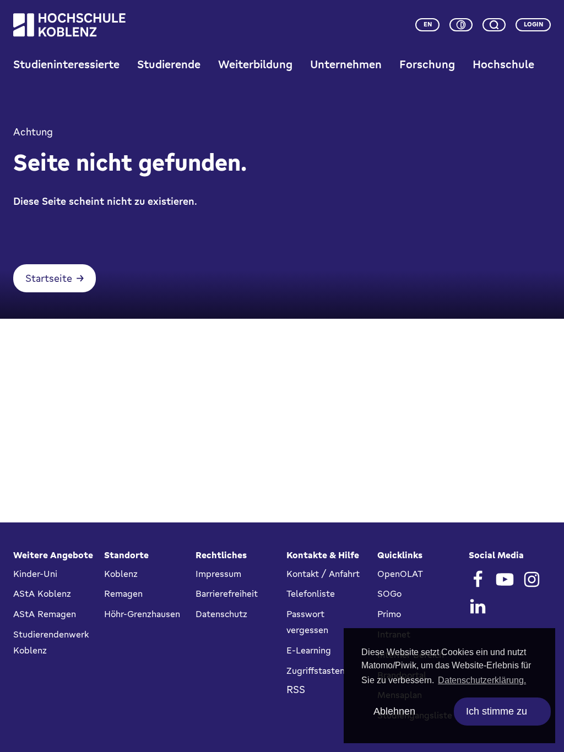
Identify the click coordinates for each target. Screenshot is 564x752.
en (428, 24)
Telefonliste (310, 593)
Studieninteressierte (66, 64)
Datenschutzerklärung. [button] (482, 680)
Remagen (123, 593)
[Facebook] (478, 579)
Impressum (218, 574)
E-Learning (308, 650)
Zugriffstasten (315, 670)
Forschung (427, 64)
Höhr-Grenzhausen (142, 614)
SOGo (389, 593)
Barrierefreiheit (227, 593)
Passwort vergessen (307, 622)
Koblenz (121, 574)
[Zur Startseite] (69, 25)
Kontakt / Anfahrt (323, 574)
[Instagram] (532, 579)
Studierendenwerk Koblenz (51, 642)
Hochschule (503, 64)
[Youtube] (505, 579)
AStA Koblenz (42, 593)
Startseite (48, 278)
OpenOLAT (400, 574)
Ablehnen (394, 711)
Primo (389, 614)
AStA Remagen (44, 614)
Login (533, 24)
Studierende (168, 64)
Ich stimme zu (496, 711)
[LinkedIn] (478, 606)
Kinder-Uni (35, 574)
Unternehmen (346, 64)
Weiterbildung (255, 64)
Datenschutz (221, 614)
